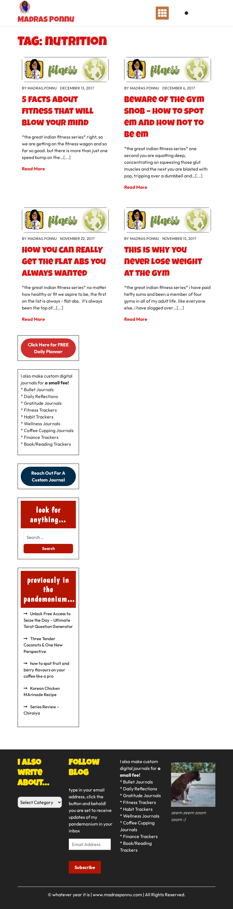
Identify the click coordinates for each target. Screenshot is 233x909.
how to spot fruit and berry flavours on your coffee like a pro (46, 670)
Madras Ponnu (46, 20)
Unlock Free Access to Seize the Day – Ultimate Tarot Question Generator (48, 620)
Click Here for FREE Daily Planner (48, 348)
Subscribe (84, 867)
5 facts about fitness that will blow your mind (57, 112)
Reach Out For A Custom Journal (48, 476)
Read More (33, 168)
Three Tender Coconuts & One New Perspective (43, 645)
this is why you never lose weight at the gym (163, 262)
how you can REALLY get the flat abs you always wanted (64, 262)
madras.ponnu (42, 88)
